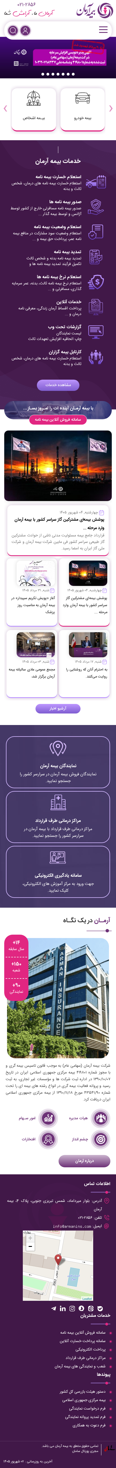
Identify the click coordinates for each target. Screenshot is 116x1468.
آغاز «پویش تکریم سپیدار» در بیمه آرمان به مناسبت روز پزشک (33, 605)
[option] (58, 57)
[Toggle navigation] (103, 30)
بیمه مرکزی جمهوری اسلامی (84, 1400)
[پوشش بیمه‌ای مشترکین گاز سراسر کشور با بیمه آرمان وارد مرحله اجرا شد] (88, 573)
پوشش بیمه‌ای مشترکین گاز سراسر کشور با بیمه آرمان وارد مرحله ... (85, 605)
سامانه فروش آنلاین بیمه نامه (58, 419)
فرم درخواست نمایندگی (87, 1408)
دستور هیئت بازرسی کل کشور (83, 1391)
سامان (76, 1451)
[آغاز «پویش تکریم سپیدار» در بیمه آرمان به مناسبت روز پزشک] (36, 573)
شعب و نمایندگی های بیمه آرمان (80, 1366)
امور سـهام (27, 1118)
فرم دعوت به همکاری (89, 1425)
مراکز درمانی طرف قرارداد (86, 1358)
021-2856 (26, 5)
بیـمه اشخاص (34, 118)
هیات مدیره (78, 1118)
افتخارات (28, 1139)
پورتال (85, 1451)
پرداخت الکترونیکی (90, 1349)
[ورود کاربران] (25, 31)
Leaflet (87, 1298)
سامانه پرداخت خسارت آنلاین (83, 1341)
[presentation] (110, 105)
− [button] (30, 1246)
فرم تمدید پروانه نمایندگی (85, 1417)
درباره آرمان (84, 1161)
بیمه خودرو (82, 118)
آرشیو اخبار (58, 708)
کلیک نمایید (58, 765)
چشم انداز (80, 1139)
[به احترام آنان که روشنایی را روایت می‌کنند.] (88, 645)
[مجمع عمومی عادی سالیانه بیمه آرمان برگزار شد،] (36, 645)
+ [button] (30, 1238)
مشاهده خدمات (58, 385)
